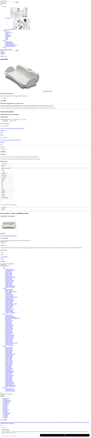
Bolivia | (8, 290)
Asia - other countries (9, 345)
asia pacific (6, 414)
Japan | (8, 322)
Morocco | (8, 275)
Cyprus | (8, 352)
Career (6, 37)
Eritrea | (8, 272)
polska (5, 408)
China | (11, 317)
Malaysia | (9, 328)
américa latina (6, 412)
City (2, 187)
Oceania (4, 387)
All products (7, 18)
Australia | (9, 388)
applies (15, 204)
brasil (5, 410)
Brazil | (11, 291)
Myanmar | (9, 329)
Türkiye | (8, 341)
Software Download (9, 42)
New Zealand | (9, 389)
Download (2, 130)
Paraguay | (9, 307)
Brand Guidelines (4, 256)
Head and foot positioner (47, 91)
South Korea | (9, 337)
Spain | (8, 379)
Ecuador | (9, 298)
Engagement (7, 35)
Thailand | (9, 340)
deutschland (6, 398)
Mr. (3, 172)
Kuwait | (8, 326)
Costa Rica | (9, 296)
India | (8, 319)
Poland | (8, 374)
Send (1, 132)
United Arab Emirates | (11, 342)
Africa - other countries (9, 287)
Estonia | (8, 357)
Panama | (8, 306)
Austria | (8, 347)
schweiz (5, 402)
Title (2, 169)
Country (3, 190)
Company (3, 178)
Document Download (9, 44)
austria (5, 407)
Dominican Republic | (11, 297)
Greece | (8, 361)
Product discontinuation (10, 46)
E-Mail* (3, 195)
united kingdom (7, 400)
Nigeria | (8, 278)
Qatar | (8, 333)
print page (2, 146)
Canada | (8, 292)
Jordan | (8, 323)
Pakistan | (8, 331)
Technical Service (8, 41)
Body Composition (9, 29)
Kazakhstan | (9, 325)
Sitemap (4, 427)
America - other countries (10, 312)
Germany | (9, 360)
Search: (1, 2)
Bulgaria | (8, 350)
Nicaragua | (9, 304)
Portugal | (9, 375)
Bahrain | (8, 314)
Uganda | (8, 284)
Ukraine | (8, 384)
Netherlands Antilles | (11, 303)
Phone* (3, 192)
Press (2, 254)
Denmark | (9, 355)
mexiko (46, 422)
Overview (7, 31)
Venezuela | (9, 311)
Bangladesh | (9, 316)
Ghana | (8, 273)
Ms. (4, 171)
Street (2, 180)
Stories (6, 39)
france (5, 399)
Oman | (8, 330)
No (2, 183)
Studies (2, 258)
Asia (4, 313)
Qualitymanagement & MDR (11, 45)
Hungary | (9, 362)
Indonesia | (9, 320)
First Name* (4, 173)
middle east (6, 409)
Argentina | (9, 289)
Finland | (8, 358)
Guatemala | (9, 300)
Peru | (8, 308)
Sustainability (8, 36)
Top (1, 425)
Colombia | (9, 294)
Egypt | (8, 271)
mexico (5, 406)
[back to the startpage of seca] (6, 49)
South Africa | (9, 280)
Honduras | (9, 301)
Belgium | (8, 348)
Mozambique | (10, 277)
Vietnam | (8, 344)
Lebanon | (9, 327)
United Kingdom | (10, 385)
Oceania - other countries (10, 390)
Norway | (8, 373)
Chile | (8, 293)
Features (4, 98)
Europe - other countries (10, 386)
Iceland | (8, 364)
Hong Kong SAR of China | (12, 318)
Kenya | (8, 274)
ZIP (2, 185)
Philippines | (9, 332)
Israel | (8, 321)
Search (17, 2)
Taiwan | (8, 339)
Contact (4, 47)
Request (3, 165)
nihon (5, 405)
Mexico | (8, 302)
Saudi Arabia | (9, 335)
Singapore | (9, 336)
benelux (5, 415)
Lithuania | (9, 368)
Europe (4, 346)
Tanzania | (9, 282)
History (6, 33)
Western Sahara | (10, 285)
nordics (5, 411)
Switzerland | (9, 381)
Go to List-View (3, 56)
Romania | (9, 376)
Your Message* (4, 197)
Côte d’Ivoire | (9, 270)
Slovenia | (9, 378)
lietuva (5, 416)
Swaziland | (9, 281)
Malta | (8, 369)
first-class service (26, 247)
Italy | (8, 366)
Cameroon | (9, 269)
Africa (4, 268)
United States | (9, 309)
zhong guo (6, 404)
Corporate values (8, 32)
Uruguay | (9, 310)
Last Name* (4, 175)
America (4, 288)
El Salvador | (9, 299)
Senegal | (8, 279)
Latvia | (8, 367)
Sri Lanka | (9, 338)
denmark (5, 417)
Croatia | (8, 351)
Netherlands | (9, 370)
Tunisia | (8, 283)
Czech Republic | (10, 354)
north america (6, 401)
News (6, 38)
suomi (71, 422)
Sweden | (8, 380)
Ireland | (8, 365)
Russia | (8, 377)
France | (8, 359)
